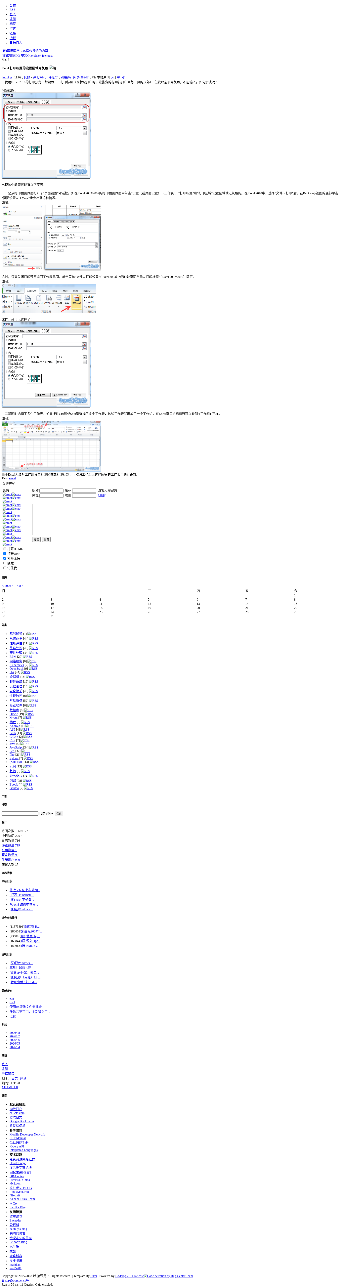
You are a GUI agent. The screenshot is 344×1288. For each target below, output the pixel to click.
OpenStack (16, 668)
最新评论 (7, 990)
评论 (23, 1078)
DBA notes (17, 1176)
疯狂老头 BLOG (21, 1188)
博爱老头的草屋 (21, 1238)
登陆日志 (16, 1117)
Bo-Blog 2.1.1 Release (129, 1276)
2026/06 (15, 1040)
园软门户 (16, 1109)
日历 (4, 577)
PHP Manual (18, 1138)
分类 (4, 624)
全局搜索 (7, 873)
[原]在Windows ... (21, 909)
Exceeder (15, 1220)
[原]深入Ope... (30, 941)
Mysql (14, 717)
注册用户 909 (11, 859)
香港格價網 (17, 1126)
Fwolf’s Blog (18, 1207)
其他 (27, 77)
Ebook (14, 784)
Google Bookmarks (22, 1121)
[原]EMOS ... (29, 945)
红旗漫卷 (16, 1216)
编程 (13, 722)
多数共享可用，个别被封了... (30, 1011)
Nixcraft (15, 1195)
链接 (4, 1095)
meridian (15, 1264)
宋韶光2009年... (32, 931)
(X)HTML (16, 761)
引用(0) (66, 77)
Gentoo (14, 788)
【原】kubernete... (22, 895)
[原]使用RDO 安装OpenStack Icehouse (27, 55)
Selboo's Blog (18, 1242)
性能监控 (16, 696)
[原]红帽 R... (31, 926)
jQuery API (17, 1146)
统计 (4, 822)
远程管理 (16, 686)
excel (12, 478)
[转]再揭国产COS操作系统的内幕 (25, 51)
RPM (13, 656)
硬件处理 (16, 653)
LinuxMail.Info (19, 1191)
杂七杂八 (39, 77)
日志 (14, 1078)
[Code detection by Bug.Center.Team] (168, 1276)
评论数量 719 (11, 845)
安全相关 (16, 691)
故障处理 (16, 648)
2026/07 (15, 1036)
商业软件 (16, 705)
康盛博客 (16, 1256)
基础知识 (16, 633)
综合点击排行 (9, 917)
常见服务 (16, 700)
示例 (13, 766)
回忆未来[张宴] (20, 1172)
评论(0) (53, 77)
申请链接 (8, 1073)
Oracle (14, 714)
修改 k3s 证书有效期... (25, 890)
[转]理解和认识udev (23, 982)
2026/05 (15, 1043)
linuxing (7, 77)
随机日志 (7, 954)
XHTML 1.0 (10, 1087)
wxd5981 (16, 1268)
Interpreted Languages (24, 1150)
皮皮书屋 (16, 1261)
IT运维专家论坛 (21, 1167)
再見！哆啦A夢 (20, 967)
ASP (12, 729)
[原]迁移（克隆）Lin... (25, 977)
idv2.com (15, 1183)
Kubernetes (17, 665)
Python (14, 758)
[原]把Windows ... (21, 963)
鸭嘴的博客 (17, 1233)
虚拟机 (14, 676)
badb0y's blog (18, 1228)
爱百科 (14, 1225)
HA (12, 672)
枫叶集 (14, 1246)
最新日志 (7, 881)
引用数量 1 (9, 850)
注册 (5, 1069)
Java (12, 744)
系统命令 (16, 638)
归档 (4, 1024)
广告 (4, 796)
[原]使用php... (30, 936)
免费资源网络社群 (22, 1159)
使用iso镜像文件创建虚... (27, 1007)
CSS (12, 740)
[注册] (102, 495)
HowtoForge (18, 1163)
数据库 (14, 710)
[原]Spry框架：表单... (24, 972)
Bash (13, 733)
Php (12, 754)
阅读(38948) (81, 77)
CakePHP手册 (19, 1142)
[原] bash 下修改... (22, 899)
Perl (12, 751)
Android (15, 726)
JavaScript (16, 747)
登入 (5, 1064)
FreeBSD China (20, 1179)
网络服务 (16, 661)
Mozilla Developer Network (27, 1134)
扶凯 (13, 1251)
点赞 (13, 1016)
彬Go (13, 1203)
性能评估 (16, 643)
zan (12, 998)
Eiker (93, 1276)
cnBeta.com (17, 1113)
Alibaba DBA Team (22, 1199)
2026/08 (15, 1032)
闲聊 (13, 780)
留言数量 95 (10, 855)
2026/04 (15, 1047)
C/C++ (14, 736)
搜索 (4, 804)
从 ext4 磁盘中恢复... (24, 904)
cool (12, 1002)
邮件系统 (16, 681)
